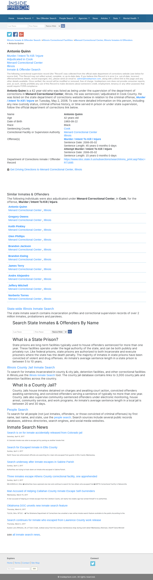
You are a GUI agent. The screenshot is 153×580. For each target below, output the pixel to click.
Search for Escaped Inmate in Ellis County (32, 447)
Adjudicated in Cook (20, 59)
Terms (17, 563)
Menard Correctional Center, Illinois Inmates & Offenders (104, 40)
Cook (67, 128)
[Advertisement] (97, 6)
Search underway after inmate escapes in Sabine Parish (40, 461)
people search (62, 417)
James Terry (16, 265)
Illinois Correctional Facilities (58, 40)
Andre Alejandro (18, 275)
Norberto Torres (18, 295)
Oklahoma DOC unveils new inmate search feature (37, 505)
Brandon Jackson (19, 246)
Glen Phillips (16, 236)
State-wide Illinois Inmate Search (30, 308)
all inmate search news (26, 534)
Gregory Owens (18, 216)
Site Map (35, 563)
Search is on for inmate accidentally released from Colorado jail (44, 432)
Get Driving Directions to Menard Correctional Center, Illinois (46, 169)
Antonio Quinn (17, 206)
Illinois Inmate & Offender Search (24, 40)
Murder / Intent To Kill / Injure (25, 55)
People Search (17, 409)
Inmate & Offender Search (23, 69)
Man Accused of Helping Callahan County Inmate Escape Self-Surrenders (51, 491)
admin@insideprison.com (89, 79)
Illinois (11, 66)
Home (10, 563)
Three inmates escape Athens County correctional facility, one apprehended (52, 476)
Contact (25, 563)
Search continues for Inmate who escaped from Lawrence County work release (54, 520)
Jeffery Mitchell (18, 285)
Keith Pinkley (16, 226)
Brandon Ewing (18, 256)
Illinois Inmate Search (42, 375)
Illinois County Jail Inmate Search (31, 367)
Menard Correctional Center (25, 62)
